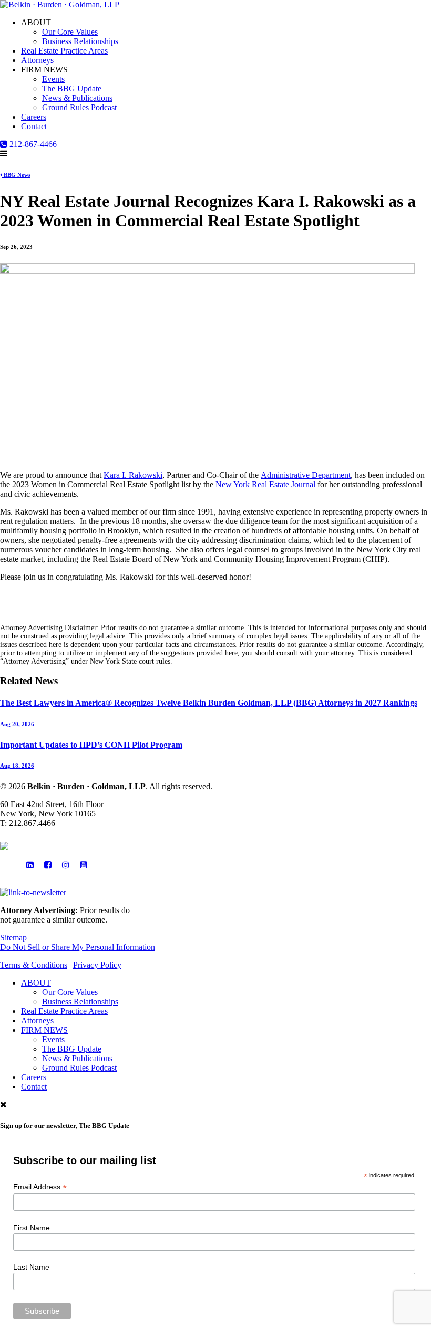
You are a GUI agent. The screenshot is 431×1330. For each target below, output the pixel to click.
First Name (31, 1227)
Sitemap (13, 937)
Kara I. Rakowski (133, 474)
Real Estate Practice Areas (64, 50)
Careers (33, 116)
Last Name (31, 1267)
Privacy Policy (97, 964)
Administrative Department (306, 474)
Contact (34, 126)
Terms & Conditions (33, 964)
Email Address (40, 1187)
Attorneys (37, 60)
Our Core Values (70, 31)
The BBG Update (71, 88)
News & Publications (77, 97)
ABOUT (36, 982)
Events (53, 79)
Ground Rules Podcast (79, 107)
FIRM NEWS (44, 1029)
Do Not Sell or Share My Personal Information (77, 946)
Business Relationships (80, 41)
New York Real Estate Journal (266, 484)
